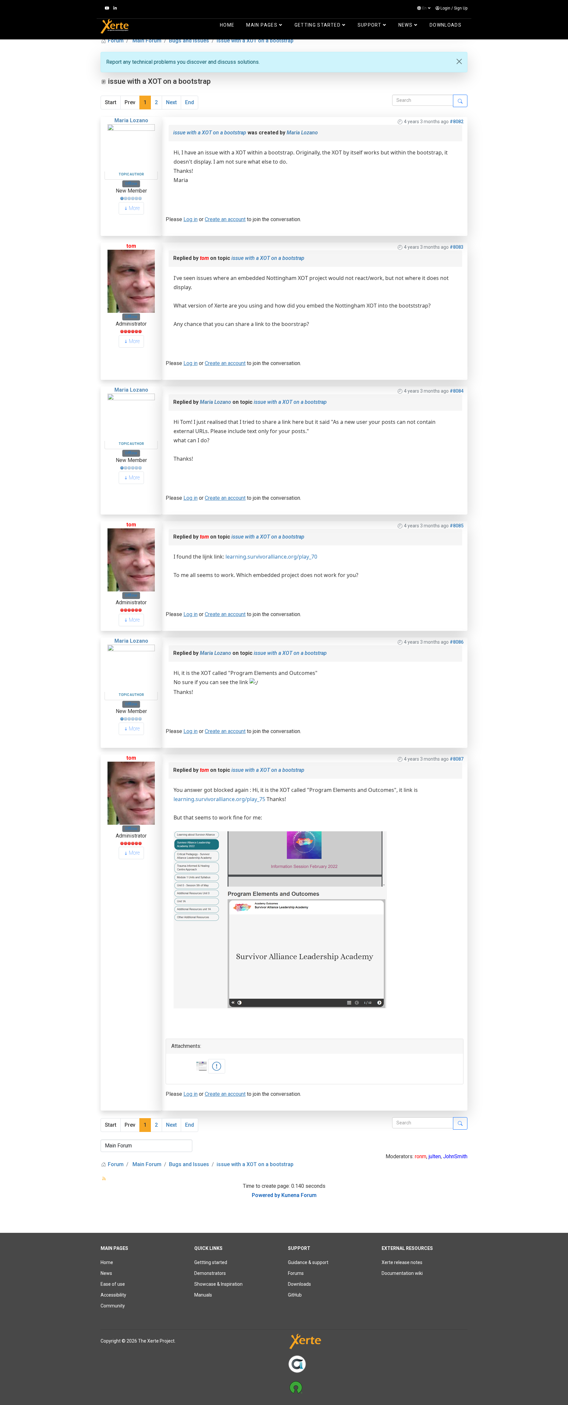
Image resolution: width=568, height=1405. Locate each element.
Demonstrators (210, 1273)
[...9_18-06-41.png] (216, 1066)
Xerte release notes (402, 1262)
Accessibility (113, 1295)
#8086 (456, 642)
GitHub (295, 1295)
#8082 (456, 121)
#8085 (456, 525)
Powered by (266, 1195)
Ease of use (113, 1284)
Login (445, 8)
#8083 (456, 247)
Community (113, 1305)
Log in (190, 219)
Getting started (318, 25)
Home (227, 25)
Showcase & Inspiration (218, 1284)
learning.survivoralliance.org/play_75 (219, 799)
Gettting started (210, 1262)
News (405, 25)
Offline (131, 183)
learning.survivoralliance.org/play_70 (271, 556)
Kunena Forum (299, 1195)
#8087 (456, 759)
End (189, 102)
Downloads (446, 25)
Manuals (203, 1295)
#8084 (456, 391)
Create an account (225, 219)
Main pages (261, 25)
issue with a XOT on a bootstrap (209, 132)
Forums (296, 1273)
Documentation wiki (402, 1273)
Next (171, 102)
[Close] (459, 61)
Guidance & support (308, 1262)
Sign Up (460, 8)
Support (369, 25)
